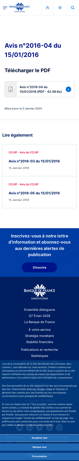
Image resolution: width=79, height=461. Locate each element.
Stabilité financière (39, 342)
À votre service (40, 330)
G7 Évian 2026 (39, 316)
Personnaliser (39, 456)
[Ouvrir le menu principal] (5, 7)
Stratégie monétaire (39, 336)
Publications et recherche (39, 350)
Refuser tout (40, 447)
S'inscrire (39, 267)
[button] (72, 7)
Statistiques (39, 356)
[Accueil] (39, 292)
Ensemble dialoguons (39, 310)
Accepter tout (39, 437)
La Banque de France (39, 322)
